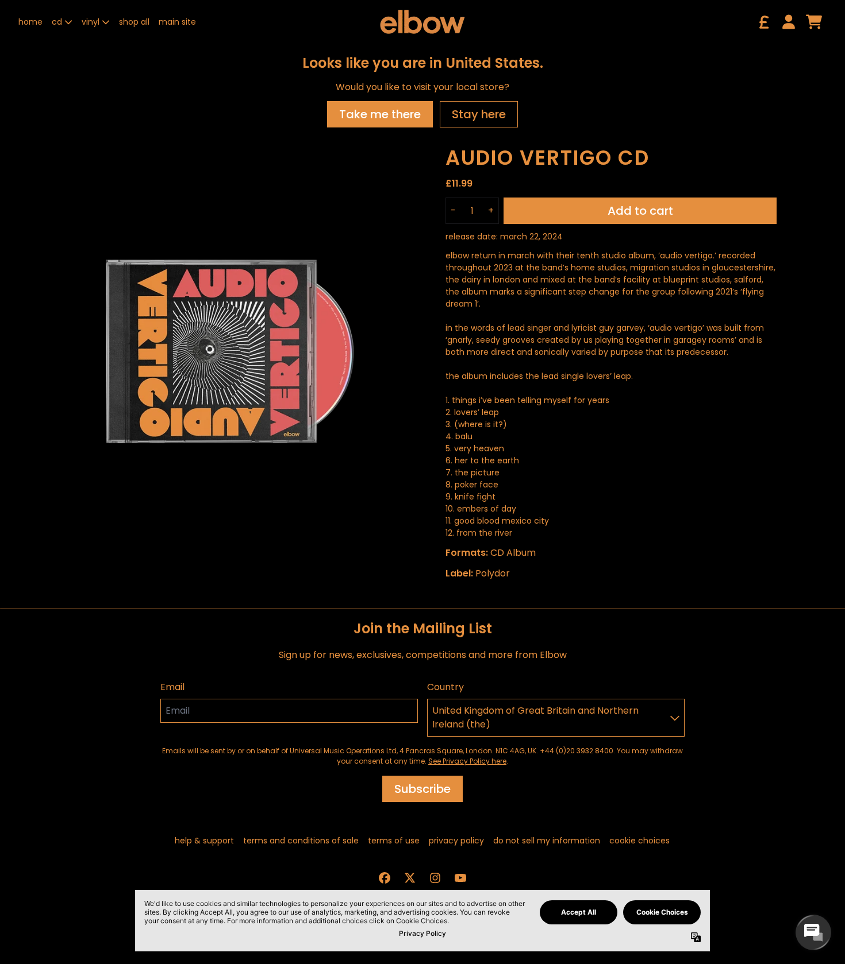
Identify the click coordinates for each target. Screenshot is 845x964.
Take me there (380, 114)
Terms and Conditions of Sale (301, 840)
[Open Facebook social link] (384, 878)
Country (445, 687)
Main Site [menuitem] (177, 22)
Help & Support (204, 840)
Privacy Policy (456, 840)
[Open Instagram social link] (435, 878)
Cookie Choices (639, 840)
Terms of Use (394, 840)
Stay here (479, 114)
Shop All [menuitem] (134, 22)
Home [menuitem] (30, 22)
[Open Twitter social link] (409, 878)
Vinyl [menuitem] (90, 22)
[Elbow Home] (422, 21)
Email (172, 687)
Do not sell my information (546, 840)
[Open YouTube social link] (460, 878)
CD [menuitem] (57, 22)
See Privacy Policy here (467, 761)
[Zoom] (220, 347)
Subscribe (422, 789)
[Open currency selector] (763, 21)
